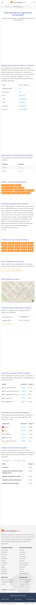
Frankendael (22, 99)
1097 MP (24, 248)
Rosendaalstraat (6, 193)
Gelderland (22, 556)
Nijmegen (4, 569)
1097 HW (17, 243)
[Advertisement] (18, 43)
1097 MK (11, 245)
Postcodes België (24, 582)
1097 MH (11, 251)
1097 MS (30, 251)
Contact (3, 584)
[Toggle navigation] (2, 2)
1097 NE (24, 251)
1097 (20, 88)
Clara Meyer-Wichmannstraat (9, 188)
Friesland (22, 554)
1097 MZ (17, 251)
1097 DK (23, 430)
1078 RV (23, 401)
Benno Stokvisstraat (19, 190)
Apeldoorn (4, 573)
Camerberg (12, 589)
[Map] (18, 292)
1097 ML (4, 248)
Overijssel (22, 567)
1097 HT (24, 243)
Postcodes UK (23, 584)
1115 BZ (23, 398)
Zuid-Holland (23, 573)
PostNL (21, 586)
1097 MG (30, 243)
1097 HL (17, 245)
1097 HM (4, 245)
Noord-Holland (23, 109)
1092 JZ (23, 437)
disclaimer (26, 603)
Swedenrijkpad (29, 190)
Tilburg (3, 561)
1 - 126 (20, 171)
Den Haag (4, 554)
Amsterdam (22, 102)
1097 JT (23, 387)
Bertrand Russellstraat (7, 190)
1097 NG (30, 248)
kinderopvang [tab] (5, 460)
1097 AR (23, 427)
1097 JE (4, 167)
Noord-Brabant (23, 563)
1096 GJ (23, 434)
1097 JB (11, 248)
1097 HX (4, 243)
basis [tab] (11, 460)
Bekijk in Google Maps (7, 324)
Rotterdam (4, 552)
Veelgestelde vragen (7, 582)
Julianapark (22, 95)
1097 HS (11, 243)
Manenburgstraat (16, 193)
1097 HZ (31, 245)
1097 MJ (24, 245)
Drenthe (21, 550)
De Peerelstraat (26, 193)
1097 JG (4, 171)
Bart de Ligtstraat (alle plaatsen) (11, 270)
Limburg (21, 561)
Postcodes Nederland (7, 580)
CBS (5, 229)
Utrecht (3, 556)
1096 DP (23, 441)
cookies (33, 603)
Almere (3, 565)
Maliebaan (18, 185)
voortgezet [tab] (17, 460)
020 (20, 92)
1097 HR (17, 248)
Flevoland (22, 552)
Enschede (4, 571)
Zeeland (21, 571)
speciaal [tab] (23, 460)
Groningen (4, 563)
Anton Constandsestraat (8, 185)
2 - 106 (20, 167)
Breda (3, 567)
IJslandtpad (21, 188)
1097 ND (4, 251)
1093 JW (23, 391)
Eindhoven (4, 558)
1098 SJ (23, 394)
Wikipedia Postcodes (25, 580)
